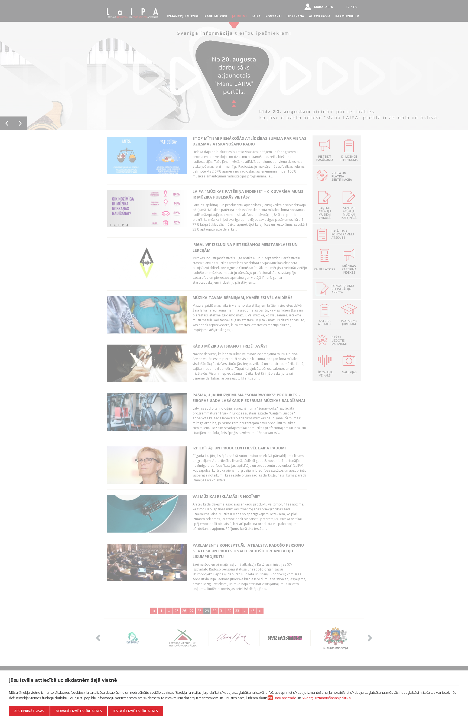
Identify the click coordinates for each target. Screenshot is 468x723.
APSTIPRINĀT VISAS (29, 711)
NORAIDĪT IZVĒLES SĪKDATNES (79, 711)
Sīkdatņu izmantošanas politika (326, 697)
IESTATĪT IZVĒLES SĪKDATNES (135, 711)
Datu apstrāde (285, 697)
